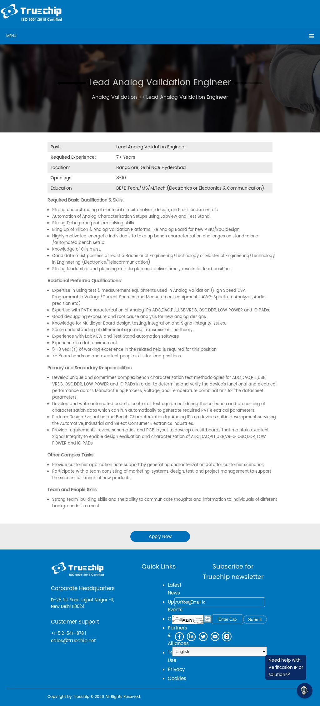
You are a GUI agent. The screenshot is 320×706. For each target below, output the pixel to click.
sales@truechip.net (73, 641)
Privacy (176, 670)
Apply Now (160, 536)
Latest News (174, 589)
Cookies (177, 679)
